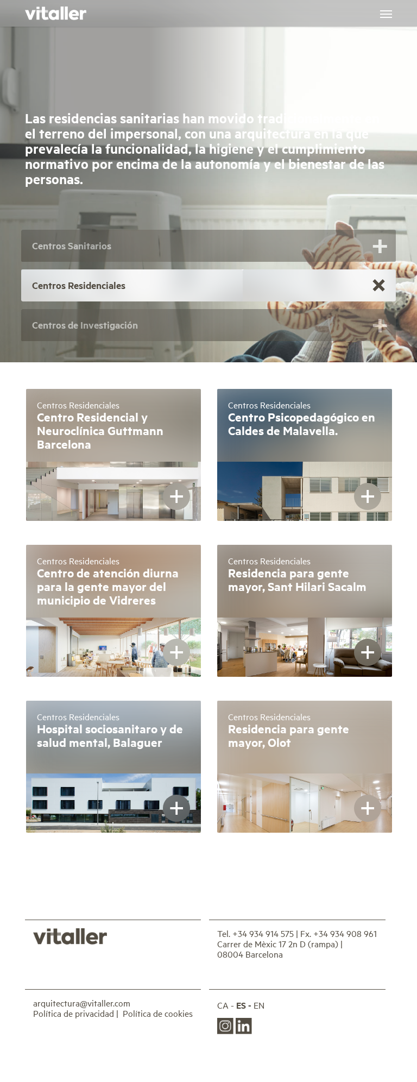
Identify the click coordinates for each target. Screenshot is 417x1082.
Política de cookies (158, 1013)
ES (241, 1005)
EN (259, 1005)
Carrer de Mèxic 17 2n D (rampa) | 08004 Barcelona (280, 949)
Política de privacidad (73, 1013)
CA (223, 1005)
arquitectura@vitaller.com (81, 1003)
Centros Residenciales (78, 285)
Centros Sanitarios (71, 245)
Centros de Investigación (85, 324)
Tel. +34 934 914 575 (255, 933)
